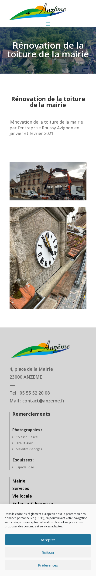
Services (20, 488)
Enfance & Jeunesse (32, 503)
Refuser (48, 552)
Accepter (48, 539)
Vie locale (22, 496)
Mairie (18, 481)
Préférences (48, 565)
